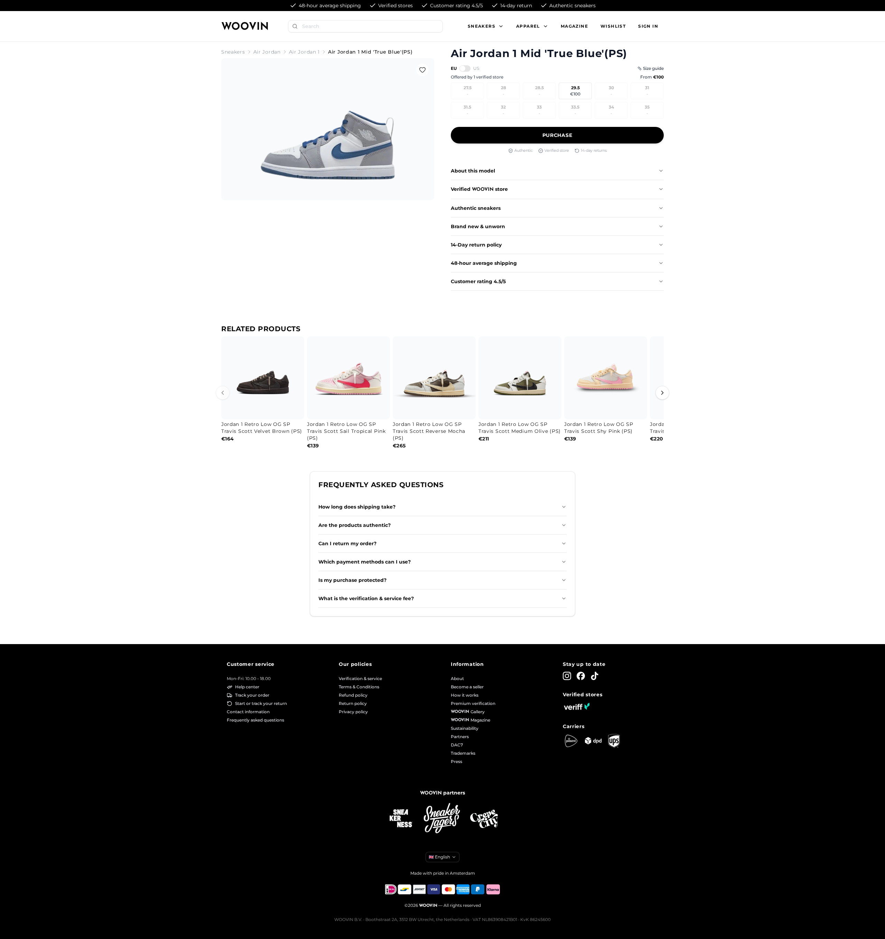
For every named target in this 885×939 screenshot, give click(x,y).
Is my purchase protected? (352, 580)
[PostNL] (571, 741)
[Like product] (422, 70)
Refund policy (353, 695)
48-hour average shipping (484, 263)
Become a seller (467, 686)
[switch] (465, 68)
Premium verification (473, 703)
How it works (464, 695)
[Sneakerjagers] (442, 818)
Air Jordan (267, 52)
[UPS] (614, 741)
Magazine (574, 26)
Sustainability (464, 728)
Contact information (248, 711)
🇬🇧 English (439, 856)
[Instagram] (567, 676)
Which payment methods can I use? (364, 562)
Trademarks (463, 753)
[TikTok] (594, 676)
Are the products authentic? (354, 525)
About (457, 678)
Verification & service (360, 678)
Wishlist (613, 26)
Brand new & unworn (478, 226)
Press (456, 761)
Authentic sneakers (476, 208)
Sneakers (233, 52)
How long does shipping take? (356, 507)
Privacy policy (353, 711)
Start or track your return (261, 703)
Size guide (653, 68)
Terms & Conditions (359, 686)
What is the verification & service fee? (366, 598)
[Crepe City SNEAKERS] (484, 819)
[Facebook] (581, 676)
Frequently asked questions (255, 720)
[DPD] (593, 740)
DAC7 (457, 744)
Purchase (557, 135)
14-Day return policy (476, 245)
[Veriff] (576, 706)
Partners (460, 736)
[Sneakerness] (401, 819)
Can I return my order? (347, 543)
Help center (247, 686)
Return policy (353, 703)
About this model (473, 171)
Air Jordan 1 (304, 52)
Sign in (648, 26)
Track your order (252, 695)
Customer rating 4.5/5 (478, 281)
